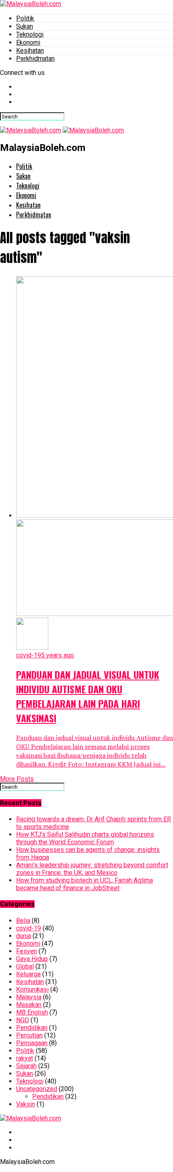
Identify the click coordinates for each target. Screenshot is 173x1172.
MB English (32, 1012)
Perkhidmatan (35, 58)
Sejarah (26, 1066)
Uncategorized (36, 1089)
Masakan (28, 1005)
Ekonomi (28, 42)
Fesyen (26, 951)
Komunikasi (32, 989)
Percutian (29, 1035)
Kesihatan (30, 50)
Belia (23, 920)
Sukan (24, 26)
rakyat (24, 1058)
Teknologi (29, 34)
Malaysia (28, 997)
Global (25, 966)
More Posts (17, 779)
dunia (23, 936)
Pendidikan (31, 1027)
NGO (22, 1020)
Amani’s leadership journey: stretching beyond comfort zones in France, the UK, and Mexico (92, 868)
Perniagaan (31, 1043)
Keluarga (28, 974)
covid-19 (28, 928)
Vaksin (25, 1104)
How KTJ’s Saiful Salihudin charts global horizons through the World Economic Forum (85, 838)
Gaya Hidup (32, 959)
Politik (25, 18)
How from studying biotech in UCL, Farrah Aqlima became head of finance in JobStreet (84, 884)
